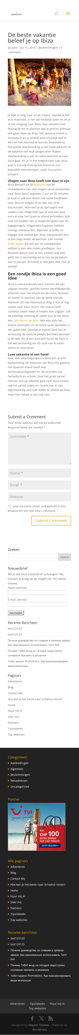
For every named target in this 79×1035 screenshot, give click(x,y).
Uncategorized (20, 786)
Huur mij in (15, 711)
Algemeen (17, 769)
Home (11, 705)
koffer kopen (16, 243)
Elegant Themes (38, 1025)
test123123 (15, 628)
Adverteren (15, 681)
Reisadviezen (19, 780)
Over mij (13, 717)
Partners (13, 722)
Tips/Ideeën (15, 728)
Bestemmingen (48, 47)
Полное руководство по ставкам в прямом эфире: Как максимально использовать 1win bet (39, 954)
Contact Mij (15, 693)
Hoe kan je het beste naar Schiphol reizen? (35, 699)
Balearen (39, 184)
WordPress (39, 1029)
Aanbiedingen (20, 763)
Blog (10, 687)
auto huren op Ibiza (26, 320)
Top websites (16, 734)
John (14, 47)
